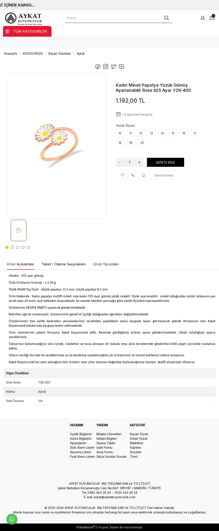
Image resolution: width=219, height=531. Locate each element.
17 (194, 133)
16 (183, 133)
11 (130, 133)
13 (151, 133)
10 (119, 133)
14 (162, 133)
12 (140, 133)
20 (142, 142)
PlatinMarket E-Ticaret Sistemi (97, 527)
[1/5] (7, 247)
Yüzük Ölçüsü (125, 125)
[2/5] (9, 247)
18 (119, 142)
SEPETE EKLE (165, 162)
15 (173, 133)
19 (130, 142)
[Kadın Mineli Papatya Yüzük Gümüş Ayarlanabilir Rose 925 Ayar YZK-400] (57, 146)
